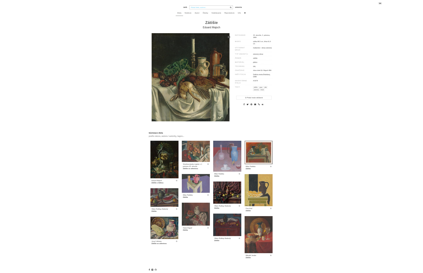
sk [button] (380, 3)
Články (205, 13)
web (185, 7)
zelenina (256, 90)
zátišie (255, 58)
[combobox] (211, 7)
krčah (262, 90)
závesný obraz (258, 54)
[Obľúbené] (245, 13)
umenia (238, 7)
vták (265, 87)
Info (239, 13)
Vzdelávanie (216, 13)
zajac (261, 87)
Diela (179, 13)
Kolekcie (188, 13)
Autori (197, 13)
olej (254, 66)
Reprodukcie (229, 13)
